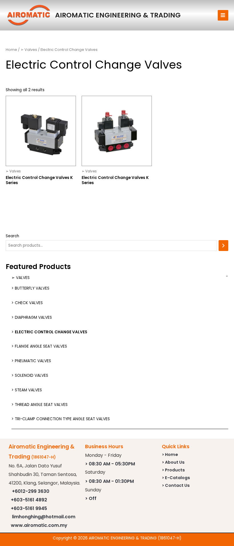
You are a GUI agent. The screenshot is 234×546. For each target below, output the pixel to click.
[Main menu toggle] (223, 15)
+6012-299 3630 (30, 491)
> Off (90, 498)
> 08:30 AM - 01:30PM (109, 481)
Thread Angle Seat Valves (41, 404)
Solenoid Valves (31, 375)
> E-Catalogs (176, 478)
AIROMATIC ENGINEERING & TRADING (118, 15)
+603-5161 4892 (29, 500)
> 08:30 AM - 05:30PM (110, 464)
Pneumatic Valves (33, 361)
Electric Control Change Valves (51, 332)
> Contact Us (176, 485)
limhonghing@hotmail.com (43, 516)
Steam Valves (28, 390)
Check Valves (29, 303)
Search (12, 236)
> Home (170, 454)
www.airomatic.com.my (39, 525)
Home (11, 49)
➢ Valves (20, 277)
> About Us (173, 462)
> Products (173, 470)
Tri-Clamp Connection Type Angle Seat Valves (62, 419)
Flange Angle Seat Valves (41, 346)
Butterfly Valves (32, 288)
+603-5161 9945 (29, 508)
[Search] (223, 245)
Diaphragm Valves (33, 317)
